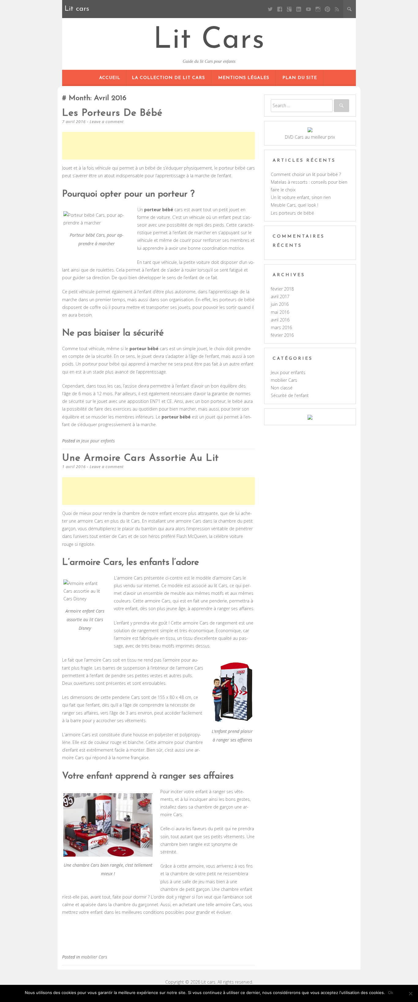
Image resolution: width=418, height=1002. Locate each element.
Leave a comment (107, 121)
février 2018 (282, 289)
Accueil (109, 78)
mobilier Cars (94, 957)
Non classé (282, 388)
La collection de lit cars (168, 78)
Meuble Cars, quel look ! (294, 205)
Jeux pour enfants (98, 441)
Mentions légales (243, 78)
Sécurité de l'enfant (290, 395)
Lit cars (209, 40)
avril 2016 (280, 320)
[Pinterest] (327, 9)
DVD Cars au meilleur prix (310, 137)
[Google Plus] (289, 9)
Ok (390, 992)
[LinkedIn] (299, 9)
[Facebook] (280, 9)
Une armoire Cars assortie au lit (140, 458)
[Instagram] (318, 9)
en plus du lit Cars (122, 521)
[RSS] (337, 9)
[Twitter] (270, 9)
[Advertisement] (173, 145)
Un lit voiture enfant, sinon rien (301, 197)
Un (155, 209)
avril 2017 (280, 296)
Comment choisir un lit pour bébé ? (306, 174)
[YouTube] (308, 9)
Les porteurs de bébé (112, 113)
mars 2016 (281, 327)
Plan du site (299, 78)
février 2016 (282, 335)
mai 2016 (280, 312)
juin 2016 (280, 304)
